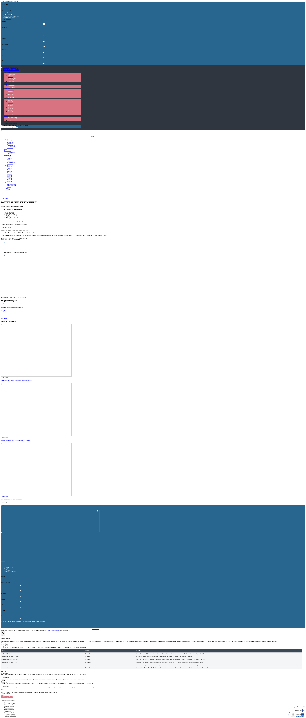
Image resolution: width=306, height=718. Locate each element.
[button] (7, 697)
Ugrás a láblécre (14, 1)
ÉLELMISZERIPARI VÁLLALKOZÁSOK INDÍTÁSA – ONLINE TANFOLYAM (16, 380)
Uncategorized (4, 198)
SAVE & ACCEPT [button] (5, 694)
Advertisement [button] (4, 685)
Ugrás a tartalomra (5, 1)
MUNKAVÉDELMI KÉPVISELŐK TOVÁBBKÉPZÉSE (11, 499)
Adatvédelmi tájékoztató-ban (52, 630)
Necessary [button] (3, 643)
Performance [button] (4, 676)
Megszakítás (4, 695)
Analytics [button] (3, 680)
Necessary (5, 644)
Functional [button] (3, 671)
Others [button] (2, 689)
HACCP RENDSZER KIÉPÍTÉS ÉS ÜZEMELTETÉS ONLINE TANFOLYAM (15, 440)
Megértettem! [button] (66, 630)
